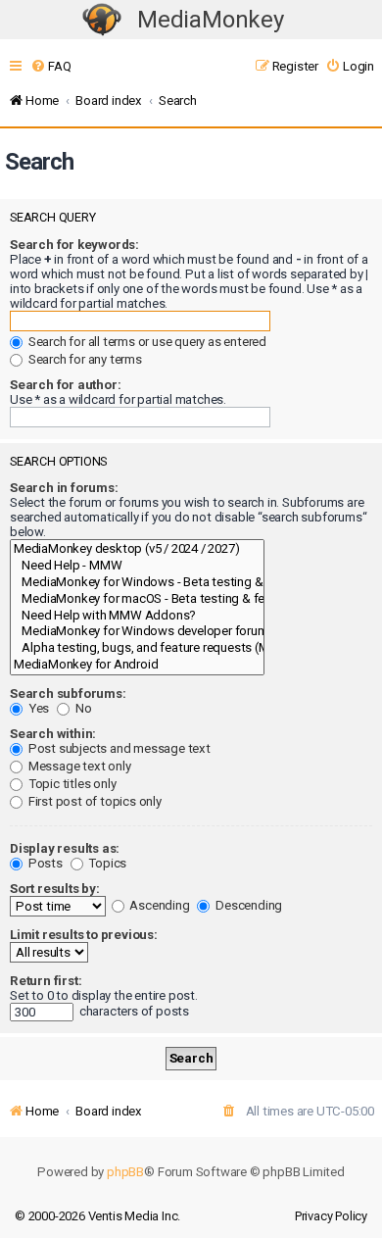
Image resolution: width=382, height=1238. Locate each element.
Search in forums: (64, 487)
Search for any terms (83, 359)
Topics (106, 863)
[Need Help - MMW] (137, 566)
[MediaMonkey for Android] (137, 665)
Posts (44, 863)
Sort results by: (55, 888)
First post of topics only (93, 801)
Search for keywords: (74, 244)
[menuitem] (50, 66)
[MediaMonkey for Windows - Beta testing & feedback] (137, 582)
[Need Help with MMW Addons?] (137, 616)
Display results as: (64, 848)
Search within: (53, 733)
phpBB (125, 1171)
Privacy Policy (331, 1216)
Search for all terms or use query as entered (145, 341)
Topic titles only (70, 783)
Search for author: (65, 384)
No (81, 708)
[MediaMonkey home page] (101, 20)
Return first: (45, 980)
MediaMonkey (210, 19)
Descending (247, 905)
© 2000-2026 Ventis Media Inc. (97, 1216)
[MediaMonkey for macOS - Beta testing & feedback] (137, 599)
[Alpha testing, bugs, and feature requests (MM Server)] (137, 648)
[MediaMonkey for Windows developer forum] (137, 631)
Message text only (77, 766)
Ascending (158, 905)
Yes (37, 708)
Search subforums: (68, 693)
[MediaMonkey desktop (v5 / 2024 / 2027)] (137, 549)
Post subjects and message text (118, 748)
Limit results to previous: (84, 934)
